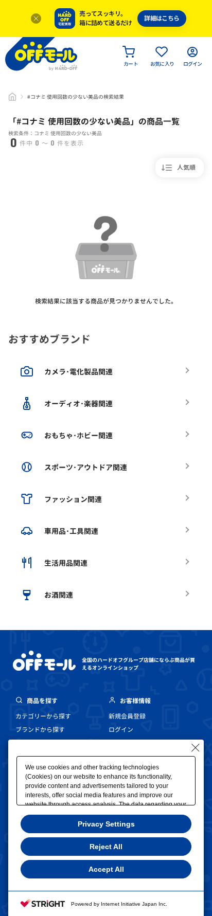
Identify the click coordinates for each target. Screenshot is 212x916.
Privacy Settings (106, 824)
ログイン (121, 729)
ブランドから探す (40, 729)
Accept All (106, 869)
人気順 (186, 167)
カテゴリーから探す (43, 716)
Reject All (106, 846)
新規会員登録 (127, 716)
